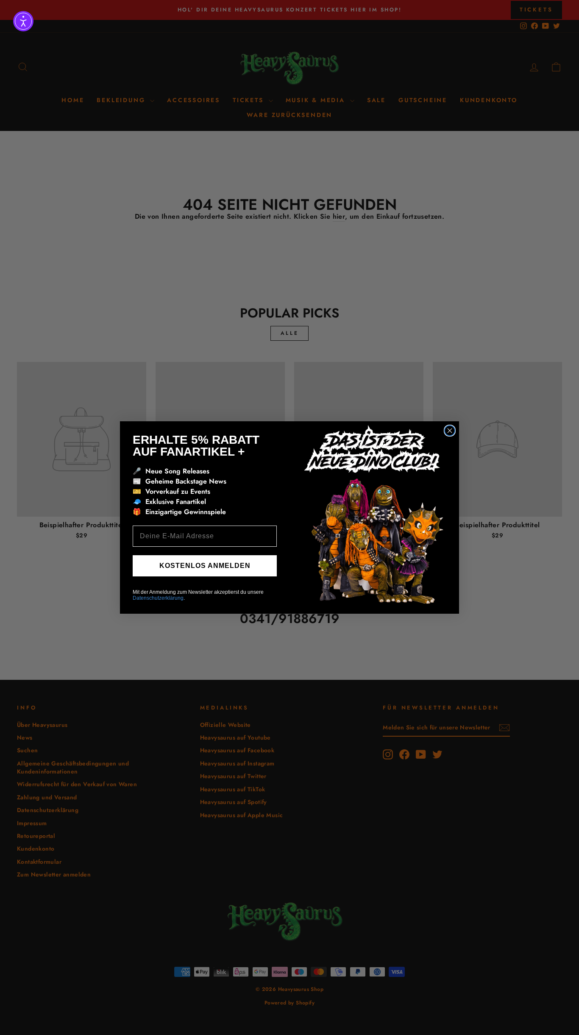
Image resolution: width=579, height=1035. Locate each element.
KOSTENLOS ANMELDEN (205, 565)
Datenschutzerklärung (158, 598)
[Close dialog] (450, 431)
